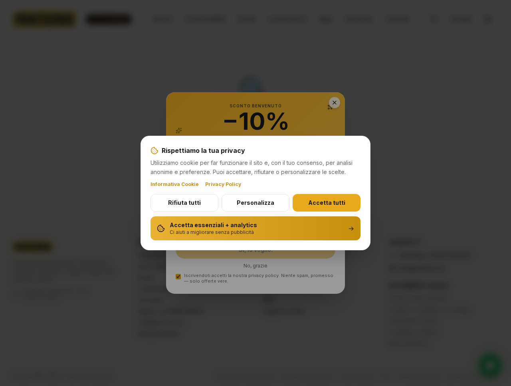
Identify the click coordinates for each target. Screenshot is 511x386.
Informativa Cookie (175, 184)
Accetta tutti (326, 202)
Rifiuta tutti (184, 202)
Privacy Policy (223, 184)
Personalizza (255, 202)
